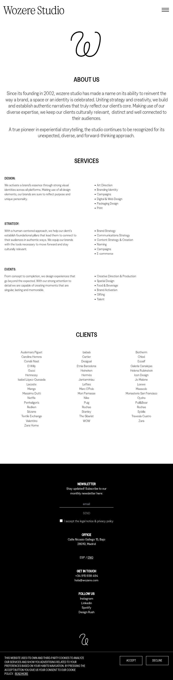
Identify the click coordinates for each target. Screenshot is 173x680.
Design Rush (86, 612)
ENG (90, 557)
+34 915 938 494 (86, 576)
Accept (131, 660)
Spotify (86, 607)
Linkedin (86, 603)
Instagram (86, 598)
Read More (21, 673)
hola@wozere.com (86, 580)
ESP (82, 557)
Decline (157, 660)
